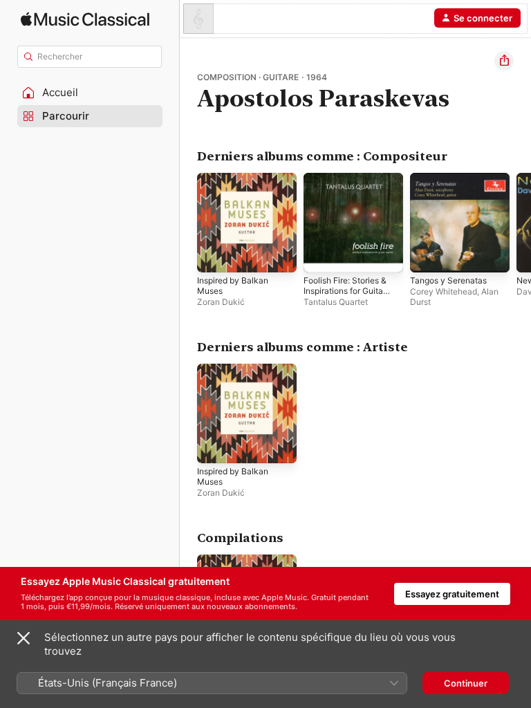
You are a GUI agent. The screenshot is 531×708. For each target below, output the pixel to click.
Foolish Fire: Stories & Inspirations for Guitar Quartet (345, 290)
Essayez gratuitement (452, 593)
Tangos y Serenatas (448, 280)
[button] (90, 92)
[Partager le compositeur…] (504, 61)
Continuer (465, 683)
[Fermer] (23, 638)
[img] (85, 19)
